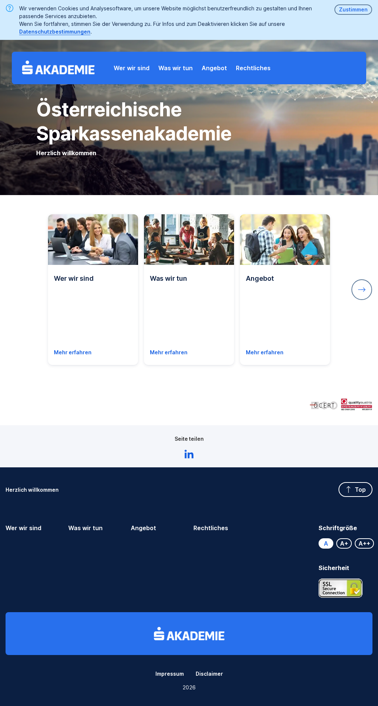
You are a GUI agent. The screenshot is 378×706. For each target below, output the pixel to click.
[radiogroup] (345, 543)
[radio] (326, 543)
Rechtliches (210, 528)
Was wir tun (85, 528)
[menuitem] (131, 68)
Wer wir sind (23, 528)
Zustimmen (353, 9)
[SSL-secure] (341, 588)
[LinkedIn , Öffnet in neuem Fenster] (189, 455)
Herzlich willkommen (32, 490)
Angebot (143, 528)
